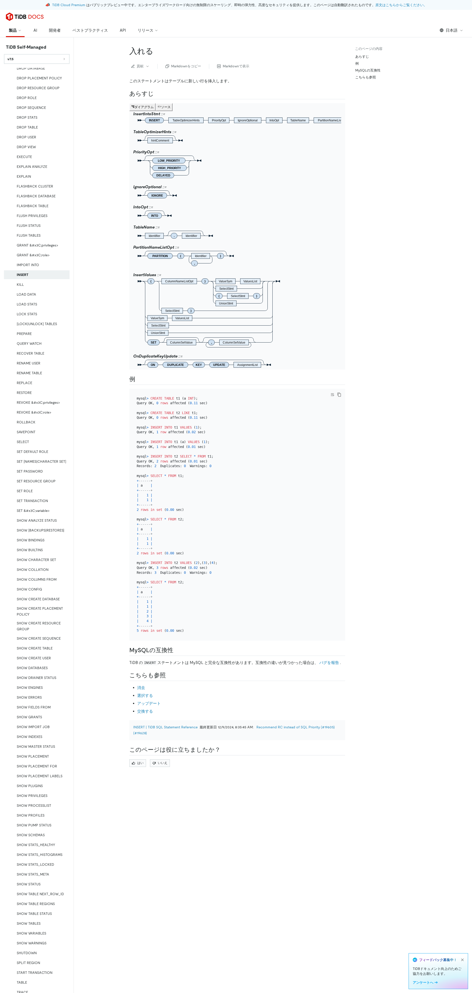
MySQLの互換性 (368, 70)
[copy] (339, 394)
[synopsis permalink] (158, 94)
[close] (462, 959)
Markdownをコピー (186, 66)
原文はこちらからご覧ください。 (401, 5)
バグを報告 (329, 662)
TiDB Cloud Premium (68, 5)
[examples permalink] (139, 379)
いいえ (162, 763)
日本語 (451, 30)
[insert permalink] (157, 51)
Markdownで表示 (236, 66)
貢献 (140, 66)
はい (140, 763)
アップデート (149, 703)
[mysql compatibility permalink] (177, 650)
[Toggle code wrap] (332, 394)
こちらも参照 (365, 77)
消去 (141, 687)
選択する (145, 695)
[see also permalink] (170, 675)
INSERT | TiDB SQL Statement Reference (165, 727)
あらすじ (362, 56)
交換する (145, 711)
